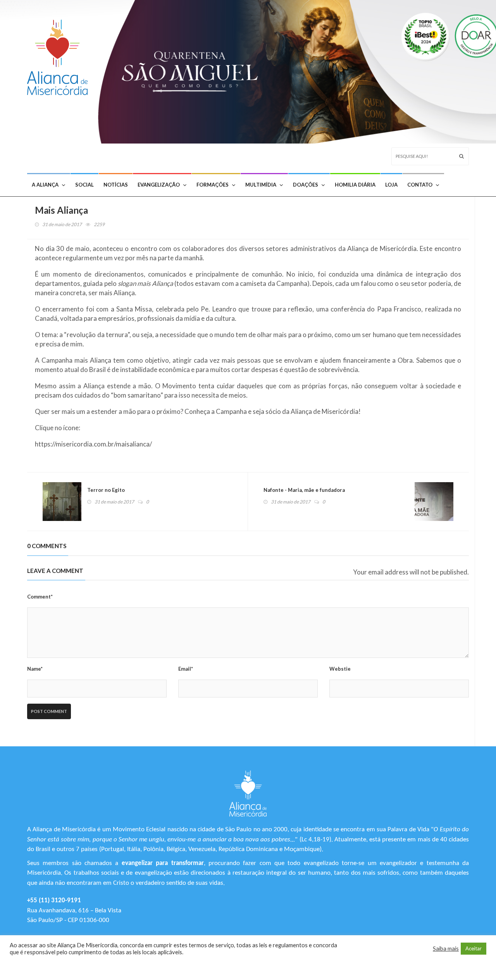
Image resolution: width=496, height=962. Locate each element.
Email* (185, 669)
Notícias (115, 185)
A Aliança (45, 185)
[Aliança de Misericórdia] (60, 55)
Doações (305, 185)
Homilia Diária (355, 185)
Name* (35, 669)
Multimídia (260, 185)
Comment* (40, 596)
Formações (212, 185)
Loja (391, 185)
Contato (419, 185)
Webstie (340, 669)
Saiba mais (446, 948)
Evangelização (159, 185)
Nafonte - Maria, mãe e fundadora (304, 490)
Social (84, 185)
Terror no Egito (106, 490)
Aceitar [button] (473, 948)
